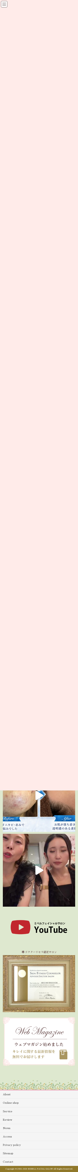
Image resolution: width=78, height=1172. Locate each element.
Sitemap (8, 1153)
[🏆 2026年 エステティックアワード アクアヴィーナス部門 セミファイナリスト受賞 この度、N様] (39, 795)
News (6, 1128)
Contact (8, 1161)
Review (7, 1119)
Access (7, 1136)
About (7, 1094)
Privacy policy (12, 1145)
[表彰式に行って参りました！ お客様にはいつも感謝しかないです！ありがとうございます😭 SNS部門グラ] (39, 870)
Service (7, 1111)
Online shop (11, 1102)
